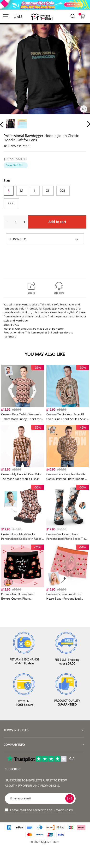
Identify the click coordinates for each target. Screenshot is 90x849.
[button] (11, 76)
